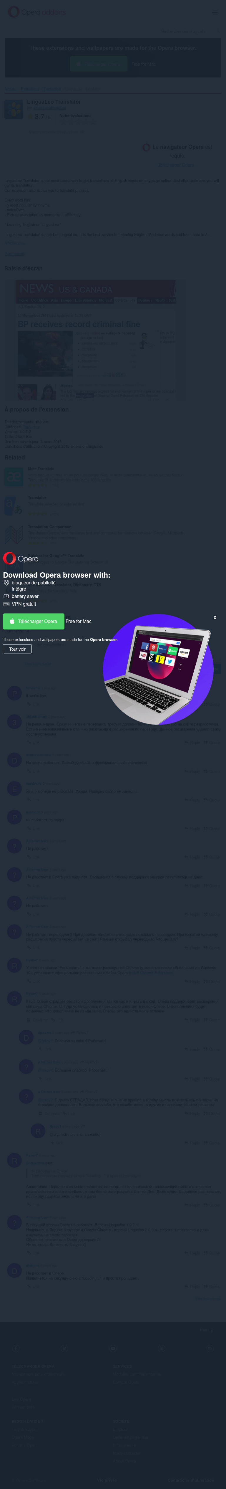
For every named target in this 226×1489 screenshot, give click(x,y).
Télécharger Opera (37, 621)
